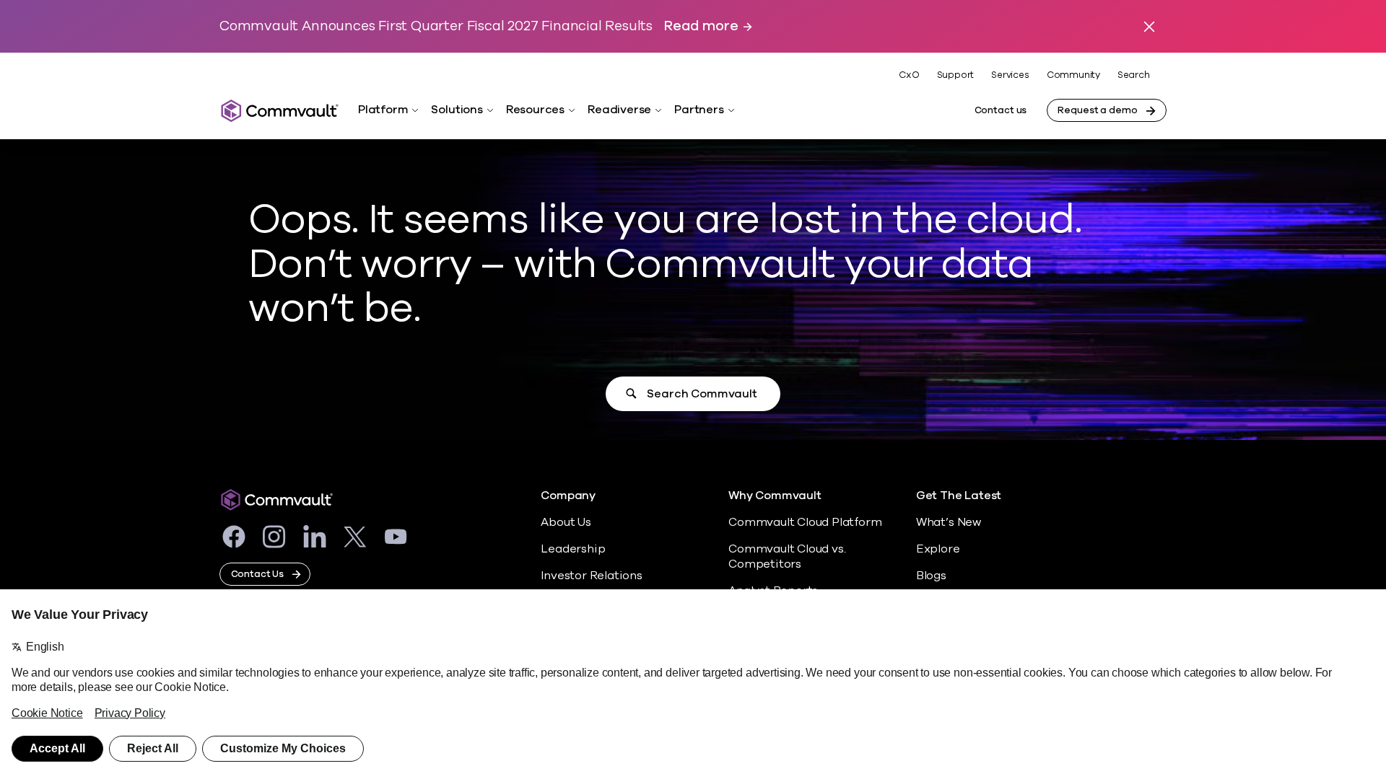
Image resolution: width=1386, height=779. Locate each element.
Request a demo (1097, 110)
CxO (909, 75)
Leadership (573, 549)
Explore (938, 549)
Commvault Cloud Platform (804, 522)
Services (1010, 75)
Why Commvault (774, 495)
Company (568, 495)
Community (1073, 75)
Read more (701, 26)
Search (1133, 75)
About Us (565, 522)
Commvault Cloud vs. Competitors (786, 556)
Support (956, 75)
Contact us (1001, 110)
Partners (698, 110)
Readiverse (619, 110)
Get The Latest (958, 495)
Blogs (931, 576)
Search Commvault (702, 394)
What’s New (948, 522)
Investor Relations (591, 576)
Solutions (456, 110)
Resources (535, 110)
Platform (383, 110)
